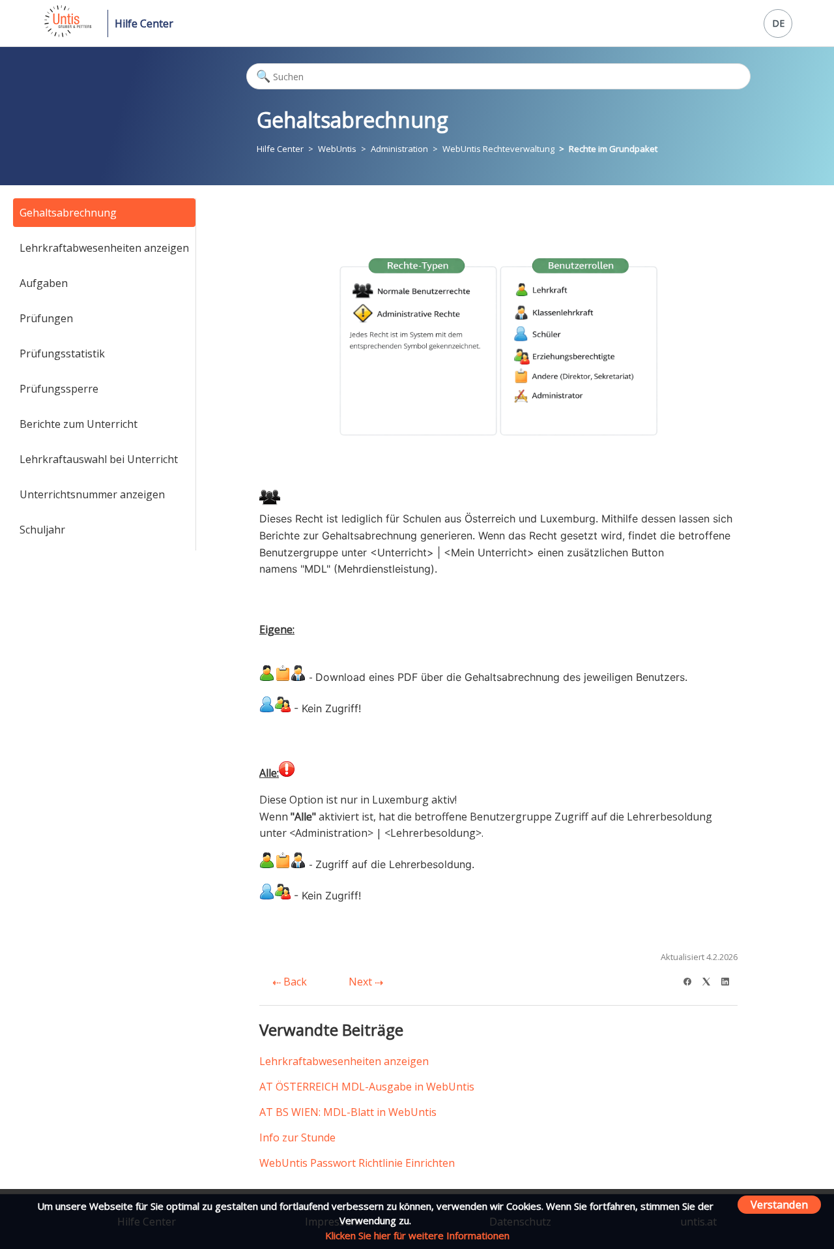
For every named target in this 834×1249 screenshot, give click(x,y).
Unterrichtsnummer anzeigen (92, 494)
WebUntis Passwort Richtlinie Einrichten (357, 1163)
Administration (399, 149)
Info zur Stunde (297, 1137)
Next (362, 981)
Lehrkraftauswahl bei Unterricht (99, 459)
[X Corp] (710, 980)
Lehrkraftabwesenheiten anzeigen (104, 248)
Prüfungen (46, 318)
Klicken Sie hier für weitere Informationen (417, 1235)
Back (294, 981)
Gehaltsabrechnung (68, 212)
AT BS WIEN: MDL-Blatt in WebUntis (348, 1112)
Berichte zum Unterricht (78, 424)
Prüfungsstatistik (62, 353)
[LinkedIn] (729, 980)
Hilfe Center (144, 23)
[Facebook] (691, 980)
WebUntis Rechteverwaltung (498, 149)
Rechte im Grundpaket (613, 149)
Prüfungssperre (59, 389)
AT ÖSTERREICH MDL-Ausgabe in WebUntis (366, 1086)
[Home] (67, 33)
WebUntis (337, 149)
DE (778, 23)
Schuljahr (42, 529)
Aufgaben (44, 283)
